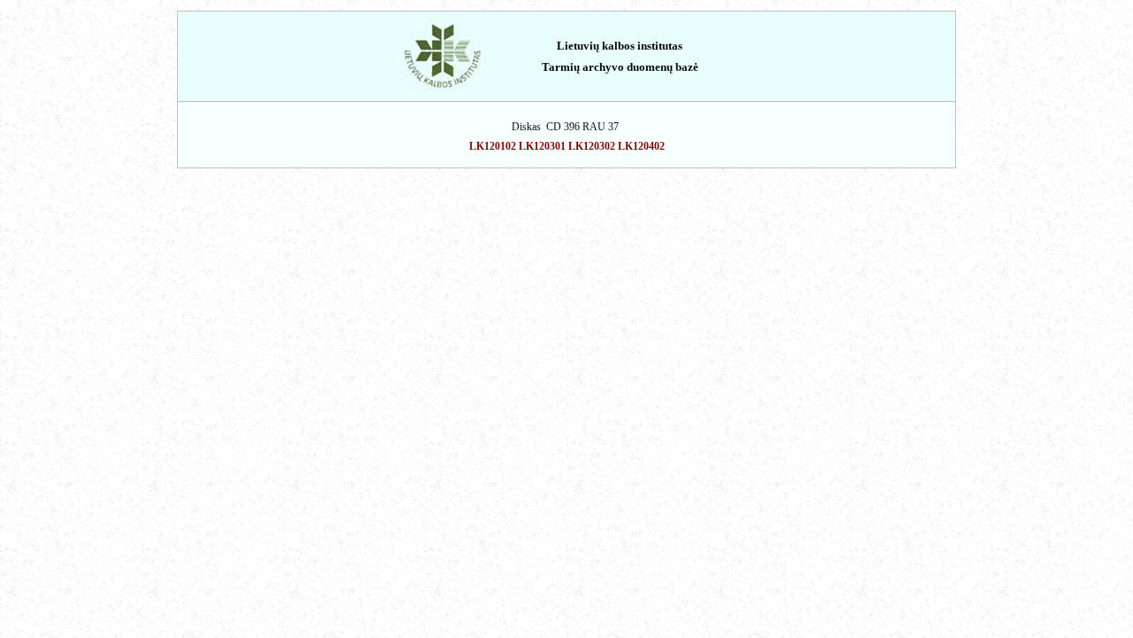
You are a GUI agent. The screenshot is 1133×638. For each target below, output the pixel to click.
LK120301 (542, 146)
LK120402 (641, 146)
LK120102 (492, 146)
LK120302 (591, 146)
